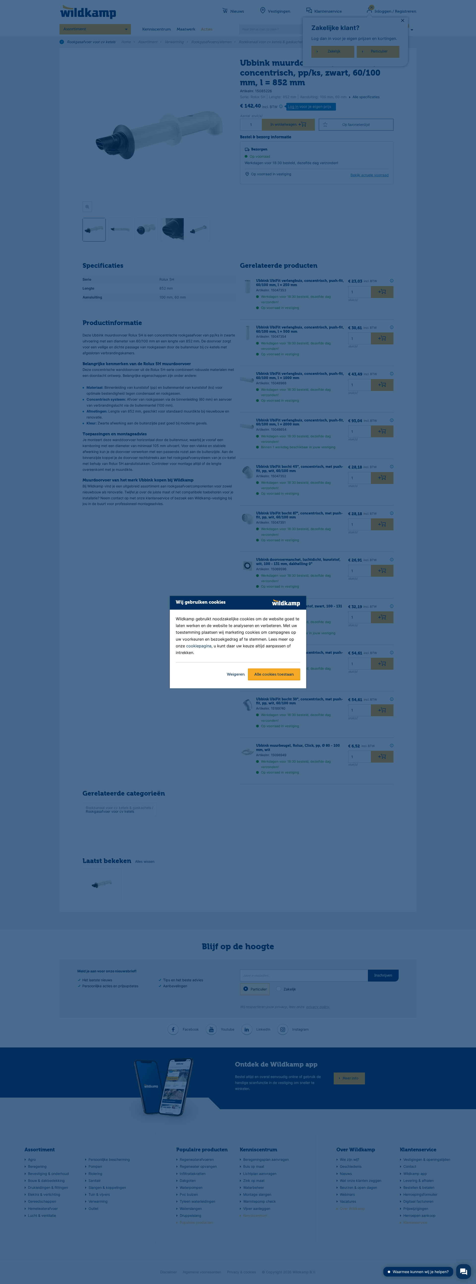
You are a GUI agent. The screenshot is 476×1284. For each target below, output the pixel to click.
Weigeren (236, 675)
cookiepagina (198, 645)
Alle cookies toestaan (274, 675)
